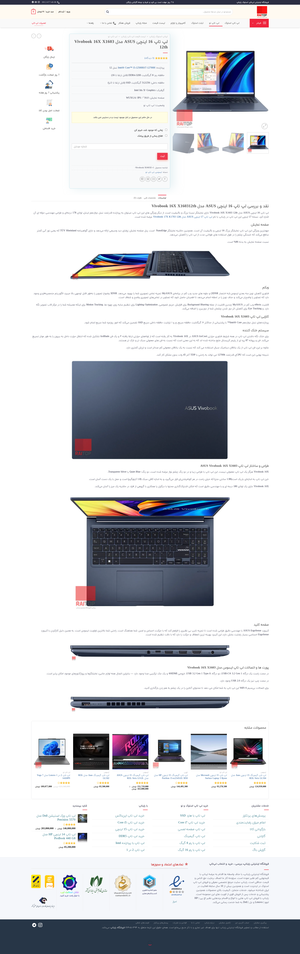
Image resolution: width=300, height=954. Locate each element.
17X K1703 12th (172, 217)
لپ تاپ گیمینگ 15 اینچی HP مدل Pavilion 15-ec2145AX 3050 (171, 777)
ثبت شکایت (258, 843)
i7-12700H (150, 68)
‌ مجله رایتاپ (142, 23)
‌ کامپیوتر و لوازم (179, 23)
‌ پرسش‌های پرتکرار (254, 816)
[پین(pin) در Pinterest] (147, 179)
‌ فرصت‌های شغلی (142, 922)
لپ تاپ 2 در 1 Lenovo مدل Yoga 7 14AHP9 (53, 777)
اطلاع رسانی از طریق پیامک (150, 136)
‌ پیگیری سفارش (260, 922)
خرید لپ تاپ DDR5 (132, 836)
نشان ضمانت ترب (69, 892)
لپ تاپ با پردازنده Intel (130, 843)
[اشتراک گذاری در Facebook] (165, 179)
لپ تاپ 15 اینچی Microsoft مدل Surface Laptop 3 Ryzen (211, 777)
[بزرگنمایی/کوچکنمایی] (288, 935)
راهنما (91, 23)
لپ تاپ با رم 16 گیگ (192, 850)
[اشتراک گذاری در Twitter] (159, 179)
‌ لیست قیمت (159, 23)
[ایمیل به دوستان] (153, 179)
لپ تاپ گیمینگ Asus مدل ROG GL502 (93, 777)
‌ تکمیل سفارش (225, 922)
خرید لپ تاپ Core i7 (192, 823)
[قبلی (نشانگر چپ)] (297, 948)
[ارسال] (107, 12)
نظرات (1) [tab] (138, 198)
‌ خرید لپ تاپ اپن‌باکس (130, 816)
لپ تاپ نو (112, 36)
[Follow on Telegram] (33, 2)
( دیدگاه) (149, 58)
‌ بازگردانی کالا (258, 829)
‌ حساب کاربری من (242, 922)
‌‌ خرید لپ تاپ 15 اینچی (130, 829)
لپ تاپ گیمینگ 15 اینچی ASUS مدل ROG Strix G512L (132, 777)
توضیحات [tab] (162, 198)
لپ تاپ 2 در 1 (135, 850)
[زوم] (265, 126)
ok (161, 217)
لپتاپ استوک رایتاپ (158, 36)
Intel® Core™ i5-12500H (131, 68)
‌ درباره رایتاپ (209, 922)
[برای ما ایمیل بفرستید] (36, 2)
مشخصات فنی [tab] (150, 198)
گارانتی (261, 836)
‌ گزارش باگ (259, 850)
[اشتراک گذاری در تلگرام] (142, 179)
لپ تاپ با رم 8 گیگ (193, 843)
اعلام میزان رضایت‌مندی (251, 823)
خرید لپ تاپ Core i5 (131, 823)
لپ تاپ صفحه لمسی (192, 829)
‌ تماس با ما (196, 922)
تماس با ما (107, 23)
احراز (174, 901)
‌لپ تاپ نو (214, 23)
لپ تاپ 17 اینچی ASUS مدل (197, 217)
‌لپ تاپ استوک (232, 23)
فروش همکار (124, 23)
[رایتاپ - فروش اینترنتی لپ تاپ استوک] (253, 12)
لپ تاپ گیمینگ (195, 836)
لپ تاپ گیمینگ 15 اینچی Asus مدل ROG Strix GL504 (248, 777)
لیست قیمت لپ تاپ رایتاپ (133, 36)
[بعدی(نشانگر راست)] (288, 948)
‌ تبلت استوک (197, 23)
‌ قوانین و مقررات (180, 922)
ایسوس (158, 172)
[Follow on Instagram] (39, 2)
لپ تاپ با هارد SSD (193, 816)
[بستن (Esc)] (297, 935)
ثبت (162, 156)
